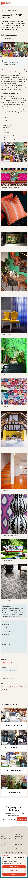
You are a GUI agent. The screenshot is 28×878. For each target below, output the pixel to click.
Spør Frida (17, 834)
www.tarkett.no (6, 651)
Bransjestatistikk (19, 836)
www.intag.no (5, 634)
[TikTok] (12, 852)
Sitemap (2, 845)
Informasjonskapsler (5, 844)
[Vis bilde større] (14, 49)
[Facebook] (6, 852)
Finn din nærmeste (19, 838)
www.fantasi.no (6, 624)
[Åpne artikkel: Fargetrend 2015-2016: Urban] (14, 759)
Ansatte (2, 836)
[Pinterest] (15, 852)
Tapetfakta (17, 848)
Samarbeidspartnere (5, 838)
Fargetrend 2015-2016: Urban (14, 770)
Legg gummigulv (11, 678)
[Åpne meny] (25, 2)
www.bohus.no (6, 627)
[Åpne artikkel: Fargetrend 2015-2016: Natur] (14, 715)
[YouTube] (21, 852)
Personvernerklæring (5, 842)
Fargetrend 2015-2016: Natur (14, 725)
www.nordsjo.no (6, 637)
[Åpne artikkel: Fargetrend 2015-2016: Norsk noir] (14, 737)
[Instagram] (9, 852)
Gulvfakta (17, 846)
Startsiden (3, 10)
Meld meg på (22, 819)
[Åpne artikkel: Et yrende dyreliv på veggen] (14, 782)
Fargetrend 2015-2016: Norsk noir (14, 747)
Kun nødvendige (14, 866)
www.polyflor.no (6, 641)
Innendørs (9, 10)
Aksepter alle (14, 874)
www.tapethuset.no (7, 647)
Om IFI (2, 834)
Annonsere (3, 840)
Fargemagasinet (18, 844)
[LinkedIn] (18, 852)
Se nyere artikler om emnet (10, 64)
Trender (15, 10)
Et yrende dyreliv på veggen (14, 792)
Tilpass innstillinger (14, 870)
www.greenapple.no (7, 631)
